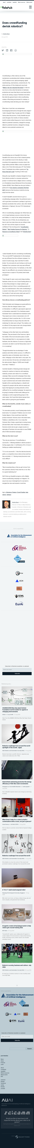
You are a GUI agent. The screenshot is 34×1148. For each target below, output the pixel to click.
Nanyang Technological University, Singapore (13, 892)
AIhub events (29, 2)
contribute (9, 2)
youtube (3, 1088)
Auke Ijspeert (26, 786)
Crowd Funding (21, 492)
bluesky (3, 1086)
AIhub (3, 714)
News (2, 1059)
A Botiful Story (27, 231)
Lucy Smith (10, 714)
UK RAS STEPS (15, 824)
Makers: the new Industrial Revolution (13, 87)
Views (2, 1061)
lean (27, 492)
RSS (2, 1076)
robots (4, 494)
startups (9, 494)
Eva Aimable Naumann (15, 786)
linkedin (3, 1081)
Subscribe (17, 673)
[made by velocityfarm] (20, 1137)
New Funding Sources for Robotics (17, 229)
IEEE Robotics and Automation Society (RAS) (13, 750)
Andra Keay (6, 34)
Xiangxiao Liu (5, 786)
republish (14, 2)
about (4, 2)
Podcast (3, 1062)
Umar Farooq (5, 824)
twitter (2, 1085)
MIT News (4, 930)
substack (3, 1080)
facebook (3, 1083)
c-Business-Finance (10, 492)
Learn (2, 1064)
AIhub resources (21, 2)
